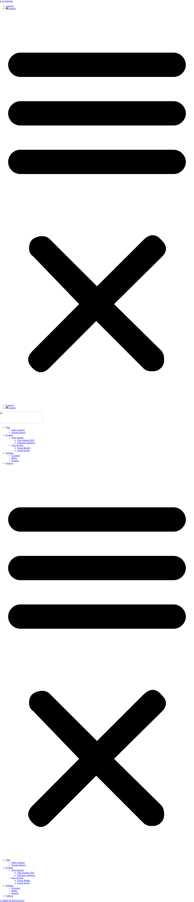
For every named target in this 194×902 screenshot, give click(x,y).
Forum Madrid (23, 448)
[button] (97, 207)
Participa (9, 453)
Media (14, 458)
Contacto (10, 6)
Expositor (15, 455)
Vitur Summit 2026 (25, 440)
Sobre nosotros (18, 430)
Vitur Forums (17, 445)
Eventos (9, 435)
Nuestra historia (18, 432)
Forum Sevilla (23, 450)
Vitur (8, 427)
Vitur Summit (17, 437)
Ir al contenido (6, 1)
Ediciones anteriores (26, 443)
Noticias (9, 463)
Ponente (15, 461)
